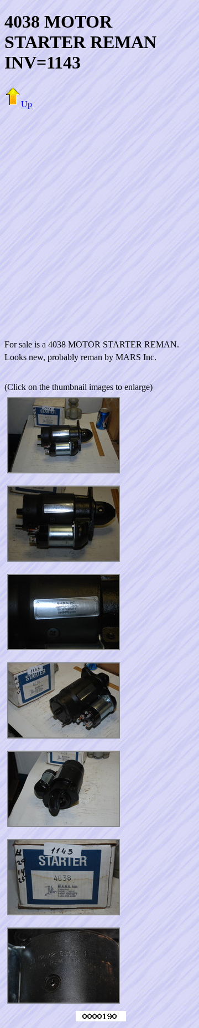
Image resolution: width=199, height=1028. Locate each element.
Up (26, 104)
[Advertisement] (99, 217)
